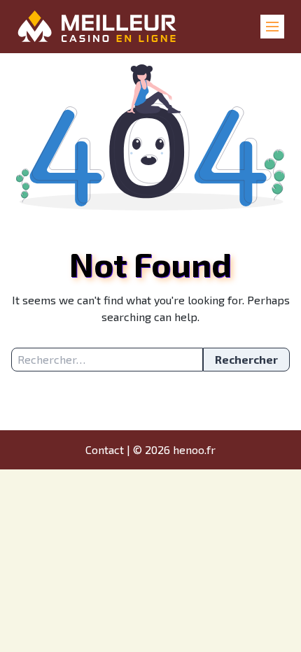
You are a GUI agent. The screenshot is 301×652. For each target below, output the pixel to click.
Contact (104, 449)
